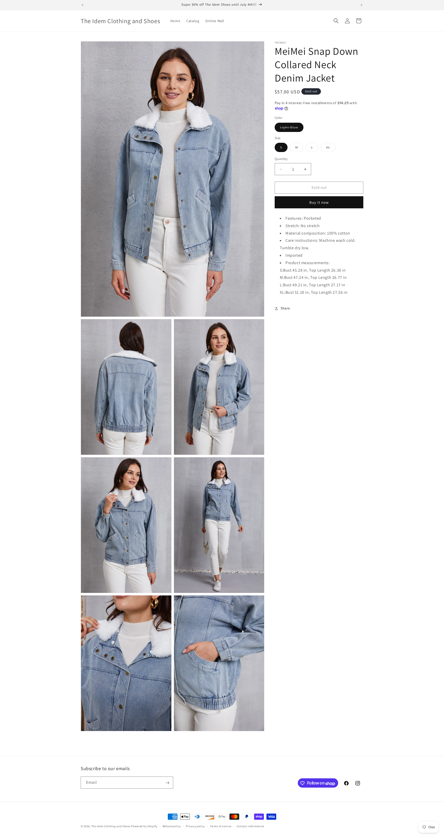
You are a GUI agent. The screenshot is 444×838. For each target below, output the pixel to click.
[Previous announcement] (82, 5)
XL (331, 148)
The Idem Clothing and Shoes (111, 826)
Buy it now (319, 202)
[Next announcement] (361, 5)
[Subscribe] (167, 783)
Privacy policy (195, 826)
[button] (336, 20)
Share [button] (285, 308)
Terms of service (221, 826)
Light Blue (291, 128)
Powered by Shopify (144, 826)
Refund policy (172, 826)
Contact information (250, 826)
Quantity (281, 159)
